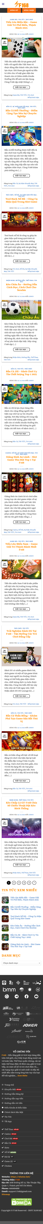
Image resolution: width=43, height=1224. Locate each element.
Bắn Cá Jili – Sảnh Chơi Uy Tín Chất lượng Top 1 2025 (21, 373)
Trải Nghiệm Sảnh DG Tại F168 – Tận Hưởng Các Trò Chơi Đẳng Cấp (21, 634)
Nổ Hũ (16, 195)
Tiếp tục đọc (21, 87)
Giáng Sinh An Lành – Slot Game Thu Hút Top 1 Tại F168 (21, 460)
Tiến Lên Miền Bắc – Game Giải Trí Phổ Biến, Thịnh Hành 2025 (21, 25)
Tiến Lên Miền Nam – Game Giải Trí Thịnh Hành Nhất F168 (21, 547)
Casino (8, 453)
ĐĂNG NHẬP (29, 10)
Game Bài (13, 19)
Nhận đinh (10, 280)
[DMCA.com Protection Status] (21, 1202)
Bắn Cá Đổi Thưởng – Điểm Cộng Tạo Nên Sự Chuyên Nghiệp (21, 113)
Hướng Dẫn (20, 280)
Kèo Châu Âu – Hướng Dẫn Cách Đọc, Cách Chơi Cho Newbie (21, 287)
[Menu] (3, 4)
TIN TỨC (21, 19)
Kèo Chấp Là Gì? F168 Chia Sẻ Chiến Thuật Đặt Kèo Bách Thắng (21, 805)
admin (30, 34)
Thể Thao (29, 280)
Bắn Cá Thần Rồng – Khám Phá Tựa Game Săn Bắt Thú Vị (22, 718)
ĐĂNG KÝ (14, 10)
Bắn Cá (9, 106)
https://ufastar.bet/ (20, 1177)
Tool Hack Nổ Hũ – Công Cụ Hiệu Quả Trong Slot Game (21, 200)
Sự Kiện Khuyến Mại (21, 106)
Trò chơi (29, 19)
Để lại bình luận (33, 97)
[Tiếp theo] (34, 883)
